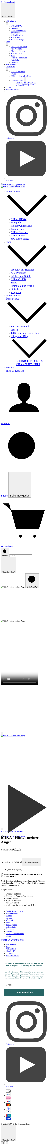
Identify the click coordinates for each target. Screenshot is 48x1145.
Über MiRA (10, 67)
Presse (13, 74)
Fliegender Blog (17, 80)
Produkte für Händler (19, 47)
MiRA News (11, 64)
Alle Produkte (16, 49)
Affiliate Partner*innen (15, 934)
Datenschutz (11, 927)
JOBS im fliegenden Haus (21, 76)
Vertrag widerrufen (12, 940)
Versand (9, 918)
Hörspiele (14, 28)
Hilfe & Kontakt (12, 89)
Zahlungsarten (11, 925)
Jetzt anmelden (24, 992)
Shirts (13, 55)
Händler (9, 931)
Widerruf (9, 920)
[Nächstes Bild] (2, 829)
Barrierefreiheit (12, 913)
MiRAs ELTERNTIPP (25, 85)
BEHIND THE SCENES (26, 83)
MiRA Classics (17, 35)
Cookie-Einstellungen (14, 911)
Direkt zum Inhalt (8, 2)
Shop (8, 42)
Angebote (14, 62)
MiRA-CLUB (16, 53)
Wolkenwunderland (18, 30)
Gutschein (15, 60)
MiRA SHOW (16, 26)
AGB (8, 922)
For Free (9, 87)
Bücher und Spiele (18, 51)
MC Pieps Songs (17, 39)
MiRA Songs (16, 37)
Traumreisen (15, 33)
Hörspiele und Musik (19, 58)
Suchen (9, 916)
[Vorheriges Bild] (2, 733)
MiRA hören (11, 21)
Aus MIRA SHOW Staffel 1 (12, 831)
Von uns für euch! (18, 72)
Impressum (10, 929)
